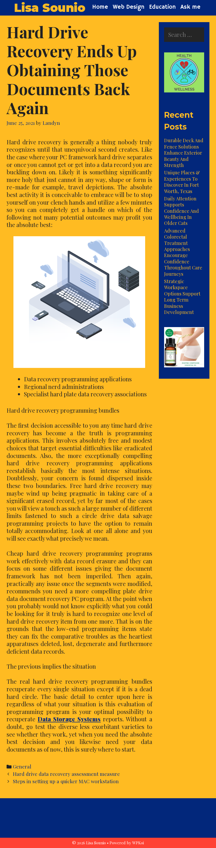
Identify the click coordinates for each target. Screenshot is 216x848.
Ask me (190, 7)
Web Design (128, 7)
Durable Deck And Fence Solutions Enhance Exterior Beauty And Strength (183, 152)
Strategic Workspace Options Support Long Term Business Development (182, 296)
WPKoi (138, 842)
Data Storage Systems (69, 719)
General (22, 766)
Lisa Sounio (49, 7)
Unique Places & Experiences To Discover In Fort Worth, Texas (182, 181)
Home (100, 7)
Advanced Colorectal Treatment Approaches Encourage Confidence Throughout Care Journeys (183, 252)
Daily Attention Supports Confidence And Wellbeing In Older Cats (181, 210)
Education (162, 7)
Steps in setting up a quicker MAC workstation (66, 781)
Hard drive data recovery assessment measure (66, 774)
